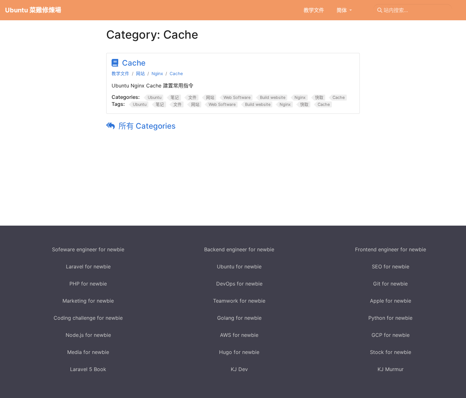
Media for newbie (88, 352)
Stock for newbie (390, 352)
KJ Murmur (391, 369)
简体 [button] (342, 10)
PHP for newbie (88, 283)
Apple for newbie (390, 301)
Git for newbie (390, 283)
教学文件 (120, 73)
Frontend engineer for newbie (390, 249)
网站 (140, 73)
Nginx (157, 73)
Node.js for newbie (88, 335)
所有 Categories (147, 126)
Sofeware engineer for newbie (88, 249)
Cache (134, 62)
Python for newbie (390, 318)
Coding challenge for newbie (88, 318)
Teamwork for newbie (239, 301)
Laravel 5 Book (88, 369)
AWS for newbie (239, 335)
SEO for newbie (390, 266)
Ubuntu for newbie (239, 266)
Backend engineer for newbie (239, 249)
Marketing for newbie (88, 301)
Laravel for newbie (88, 266)
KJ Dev (239, 369)
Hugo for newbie (239, 352)
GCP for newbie (391, 335)
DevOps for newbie (239, 283)
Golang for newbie (239, 318)
